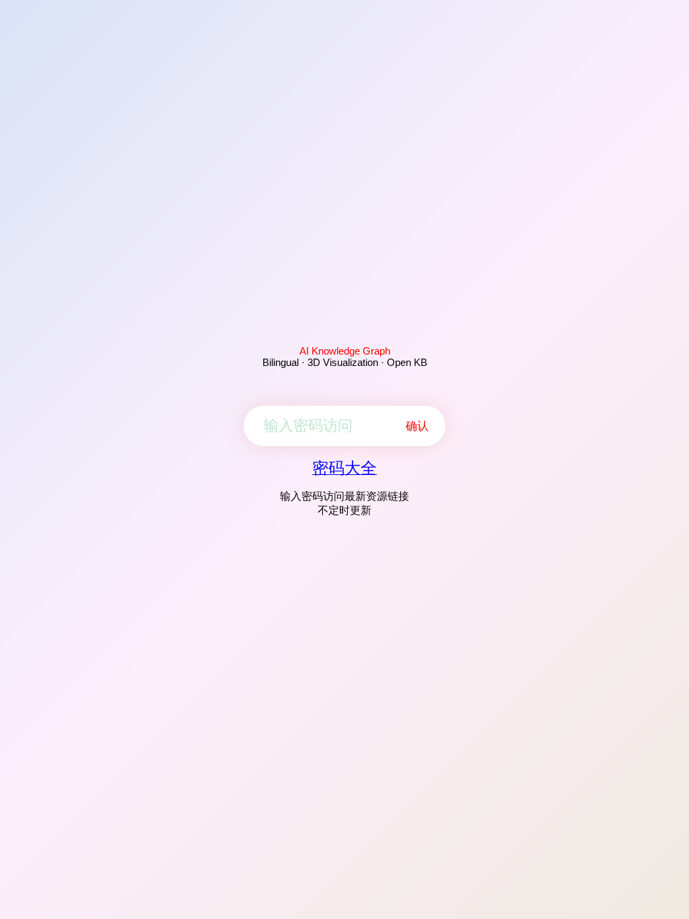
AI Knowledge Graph (344, 351)
